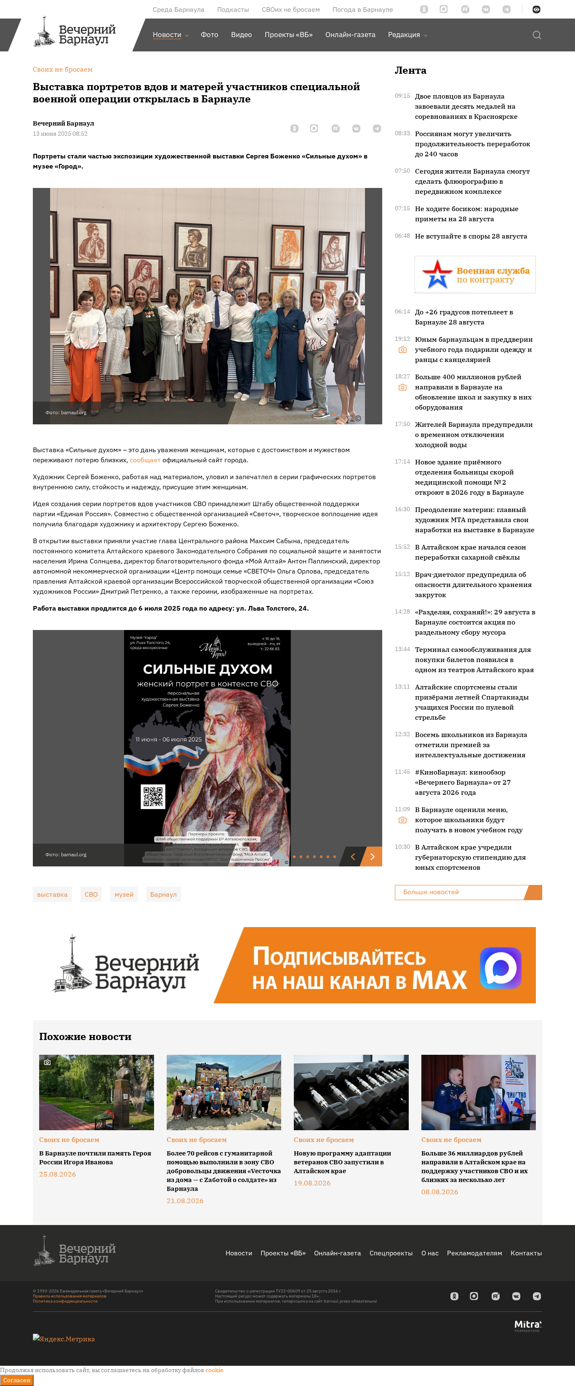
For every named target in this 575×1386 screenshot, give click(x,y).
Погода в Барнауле (363, 9)
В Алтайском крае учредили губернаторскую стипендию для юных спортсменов (470, 857)
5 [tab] (321, 857)
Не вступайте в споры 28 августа (471, 236)
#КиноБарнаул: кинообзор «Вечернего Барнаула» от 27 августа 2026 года (463, 782)
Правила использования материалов (69, 1296)
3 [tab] (308, 857)
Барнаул (163, 894)
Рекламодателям (474, 1253)
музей (123, 894)
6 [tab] (328, 857)
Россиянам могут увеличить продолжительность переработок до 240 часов (472, 143)
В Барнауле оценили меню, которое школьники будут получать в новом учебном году (469, 819)
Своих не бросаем (69, 1139)
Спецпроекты (391, 1253)
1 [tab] (335, 415)
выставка (52, 894)
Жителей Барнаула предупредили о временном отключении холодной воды (474, 434)
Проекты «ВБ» (283, 1253)
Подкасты (233, 9)
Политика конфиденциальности (65, 1301)
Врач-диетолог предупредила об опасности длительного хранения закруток (473, 584)
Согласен (16, 1380)
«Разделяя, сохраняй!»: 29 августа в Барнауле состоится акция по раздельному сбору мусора (475, 622)
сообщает (145, 460)
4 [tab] (315, 857)
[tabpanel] (207, 306)
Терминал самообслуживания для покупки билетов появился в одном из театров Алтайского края (474, 659)
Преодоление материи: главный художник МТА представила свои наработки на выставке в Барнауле (475, 519)
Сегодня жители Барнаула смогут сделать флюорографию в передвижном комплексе (472, 181)
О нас (430, 1253)
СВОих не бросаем (291, 9)
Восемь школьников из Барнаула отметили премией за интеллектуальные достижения (471, 744)
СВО (91, 894)
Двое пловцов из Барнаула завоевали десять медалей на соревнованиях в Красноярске (466, 106)
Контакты (526, 1253)
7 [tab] (335, 857)
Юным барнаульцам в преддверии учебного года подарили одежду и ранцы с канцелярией (474, 349)
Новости (239, 1253)
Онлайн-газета (337, 1253)
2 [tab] (301, 857)
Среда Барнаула (179, 9)
